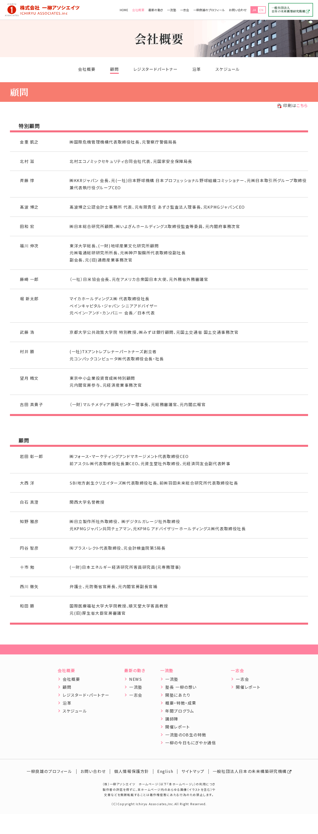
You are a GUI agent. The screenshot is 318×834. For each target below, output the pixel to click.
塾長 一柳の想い (181, 687)
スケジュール (227, 69)
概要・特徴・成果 (180, 703)
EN (261, 10)
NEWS (135, 679)
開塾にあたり (177, 695)
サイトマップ (192, 771)
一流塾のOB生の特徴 (185, 735)
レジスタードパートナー (155, 69)
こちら (302, 105)
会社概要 (138, 10)
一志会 (184, 10)
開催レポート (177, 727)
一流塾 (171, 10)
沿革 (196, 69)
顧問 (114, 69)
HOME (124, 10)
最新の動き (155, 10)
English (165, 771)
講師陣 (171, 719)
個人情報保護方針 (131, 771)
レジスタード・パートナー (86, 695)
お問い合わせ (238, 10)
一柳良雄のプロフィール (209, 10)
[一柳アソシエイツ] (42, 9)
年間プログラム (179, 711)
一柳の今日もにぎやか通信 (190, 743)
